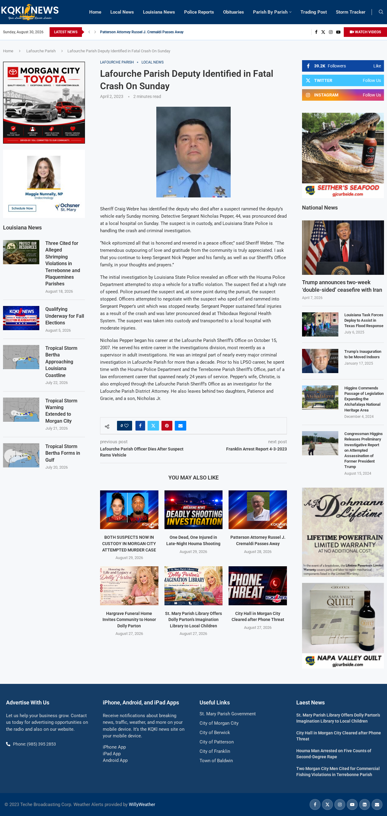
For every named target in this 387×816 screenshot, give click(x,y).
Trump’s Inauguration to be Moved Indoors (362, 354)
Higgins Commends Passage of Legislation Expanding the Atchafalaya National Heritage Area (364, 399)
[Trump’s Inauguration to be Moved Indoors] (320, 361)
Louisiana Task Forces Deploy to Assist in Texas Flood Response (363, 320)
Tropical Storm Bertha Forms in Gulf (62, 453)
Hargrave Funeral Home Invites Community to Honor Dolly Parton (129, 619)
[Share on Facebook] (140, 426)
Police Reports (199, 12)
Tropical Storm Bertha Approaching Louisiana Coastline (61, 361)
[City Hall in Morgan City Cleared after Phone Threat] (258, 585)
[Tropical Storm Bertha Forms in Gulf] (21, 455)
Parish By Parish (270, 12)
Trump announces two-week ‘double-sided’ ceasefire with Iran (342, 286)
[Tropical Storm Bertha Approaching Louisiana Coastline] (21, 357)
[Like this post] (126, 426)
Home (95, 12)
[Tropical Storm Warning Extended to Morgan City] (21, 410)
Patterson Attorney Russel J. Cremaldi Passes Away (142, 32)
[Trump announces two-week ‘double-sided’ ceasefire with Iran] (343, 247)
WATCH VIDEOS (367, 32)
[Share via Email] (180, 426)
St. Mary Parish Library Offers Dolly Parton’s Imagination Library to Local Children (193, 619)
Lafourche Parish (41, 51)
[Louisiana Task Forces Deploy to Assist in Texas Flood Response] (320, 324)
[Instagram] (331, 32)
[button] (89, 32)
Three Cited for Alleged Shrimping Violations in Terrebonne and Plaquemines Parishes (62, 263)
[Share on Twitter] (153, 426)
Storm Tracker (351, 12)
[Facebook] (316, 32)
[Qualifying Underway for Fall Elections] (21, 318)
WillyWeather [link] (142, 804)
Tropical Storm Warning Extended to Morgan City (61, 411)
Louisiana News (159, 12)
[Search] (381, 12)
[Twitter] (323, 32)
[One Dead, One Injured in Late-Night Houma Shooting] (193, 509)
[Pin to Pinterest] (166, 426)
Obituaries (233, 12)
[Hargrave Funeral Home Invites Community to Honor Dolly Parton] (129, 585)
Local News (122, 12)
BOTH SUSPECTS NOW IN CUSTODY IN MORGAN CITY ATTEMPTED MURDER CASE (129, 543)
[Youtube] (338, 32)
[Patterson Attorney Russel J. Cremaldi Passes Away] (258, 509)
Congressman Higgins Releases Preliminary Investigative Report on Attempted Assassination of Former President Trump (363, 450)
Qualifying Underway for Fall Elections (64, 316)
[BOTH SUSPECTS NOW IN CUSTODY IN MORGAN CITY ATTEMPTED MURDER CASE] (129, 509)
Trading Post (314, 12)
